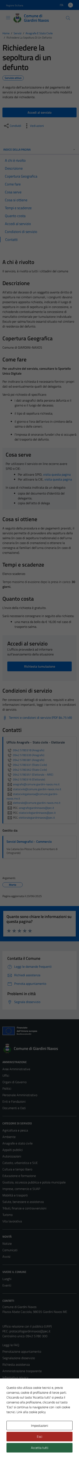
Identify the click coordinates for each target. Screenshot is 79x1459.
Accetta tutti (39, 1447)
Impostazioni (39, 1425)
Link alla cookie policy (31, 1411)
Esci (39, 1436)
